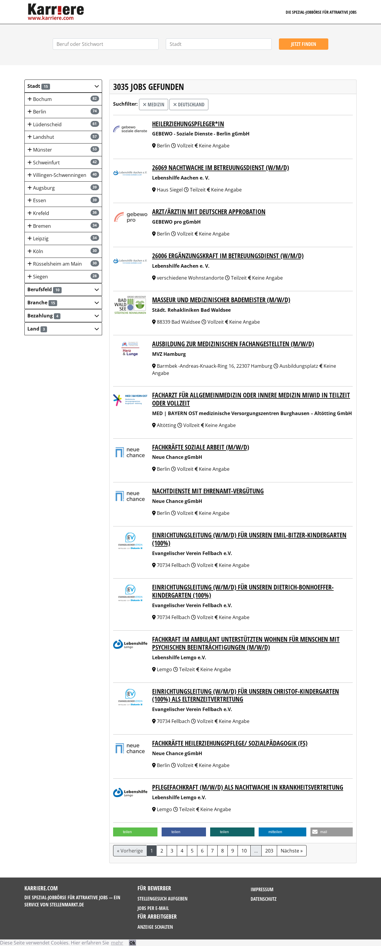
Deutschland (190, 104)
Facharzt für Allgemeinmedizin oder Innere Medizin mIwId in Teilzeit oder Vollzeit (251, 399)
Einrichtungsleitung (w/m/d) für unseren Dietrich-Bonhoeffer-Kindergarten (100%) (243, 591)
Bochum (64, 99)
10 (244, 850)
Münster (64, 150)
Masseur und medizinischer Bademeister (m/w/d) (221, 299)
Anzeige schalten (155, 927)
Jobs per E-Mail (153, 908)
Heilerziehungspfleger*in (188, 123)
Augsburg (64, 188)
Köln (64, 251)
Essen (64, 200)
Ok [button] (132, 942)
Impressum (262, 889)
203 (269, 850)
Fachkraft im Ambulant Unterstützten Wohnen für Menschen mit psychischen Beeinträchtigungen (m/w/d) (246, 643)
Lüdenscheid (64, 124)
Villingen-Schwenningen (64, 175)
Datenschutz (264, 899)
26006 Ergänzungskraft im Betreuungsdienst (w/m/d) (228, 255)
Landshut (64, 137)
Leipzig (64, 238)
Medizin (155, 104)
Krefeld (64, 213)
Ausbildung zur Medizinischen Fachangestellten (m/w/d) (233, 343)
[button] (63, 86)
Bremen (64, 226)
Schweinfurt (64, 162)
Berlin (64, 111)
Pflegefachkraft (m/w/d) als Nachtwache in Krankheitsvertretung (247, 787)
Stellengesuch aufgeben (163, 898)
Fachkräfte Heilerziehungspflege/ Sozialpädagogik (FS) (229, 743)
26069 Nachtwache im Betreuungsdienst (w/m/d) (220, 167)
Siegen (64, 276)
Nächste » (292, 850)
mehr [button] (117, 942)
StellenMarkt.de (67, 904)
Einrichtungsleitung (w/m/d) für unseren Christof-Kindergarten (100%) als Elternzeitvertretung (245, 695)
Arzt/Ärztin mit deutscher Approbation (209, 211)
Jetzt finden (303, 44)
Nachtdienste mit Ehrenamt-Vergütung (208, 490)
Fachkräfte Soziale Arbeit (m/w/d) (200, 447)
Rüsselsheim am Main (64, 264)
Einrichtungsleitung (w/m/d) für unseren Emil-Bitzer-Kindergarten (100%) (249, 539)
